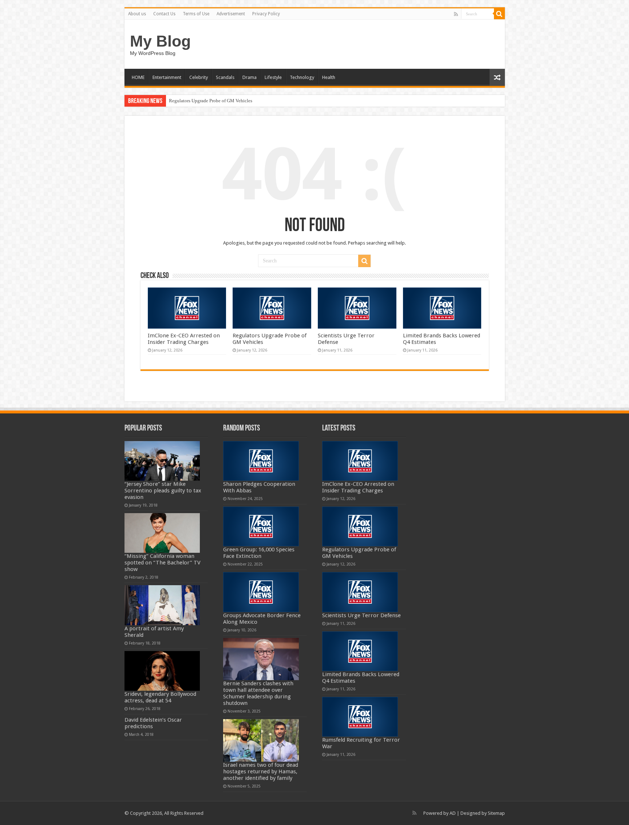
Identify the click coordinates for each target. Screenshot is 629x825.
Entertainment (167, 77)
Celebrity (198, 77)
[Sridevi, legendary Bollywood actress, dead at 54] (162, 671)
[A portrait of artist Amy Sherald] (162, 605)
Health (328, 77)
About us (137, 13)
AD (453, 813)
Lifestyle (273, 77)
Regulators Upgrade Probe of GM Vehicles (210, 100)
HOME (138, 77)
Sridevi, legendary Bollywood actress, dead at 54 (160, 697)
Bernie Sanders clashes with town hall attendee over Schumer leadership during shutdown (258, 693)
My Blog (160, 41)
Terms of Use (196, 13)
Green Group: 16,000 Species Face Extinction (258, 552)
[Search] (499, 13)
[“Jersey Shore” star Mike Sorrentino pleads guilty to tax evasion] (162, 461)
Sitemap (496, 813)
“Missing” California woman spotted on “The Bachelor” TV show (162, 562)
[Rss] (456, 14)
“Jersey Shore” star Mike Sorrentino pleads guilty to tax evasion (162, 490)
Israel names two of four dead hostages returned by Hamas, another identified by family (260, 771)
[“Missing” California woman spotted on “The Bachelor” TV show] (162, 533)
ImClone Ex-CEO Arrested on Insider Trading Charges (184, 338)
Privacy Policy (266, 13)
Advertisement (231, 13)
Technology (302, 77)
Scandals (225, 77)
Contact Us (164, 13)
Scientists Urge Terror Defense (361, 615)
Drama (249, 77)
